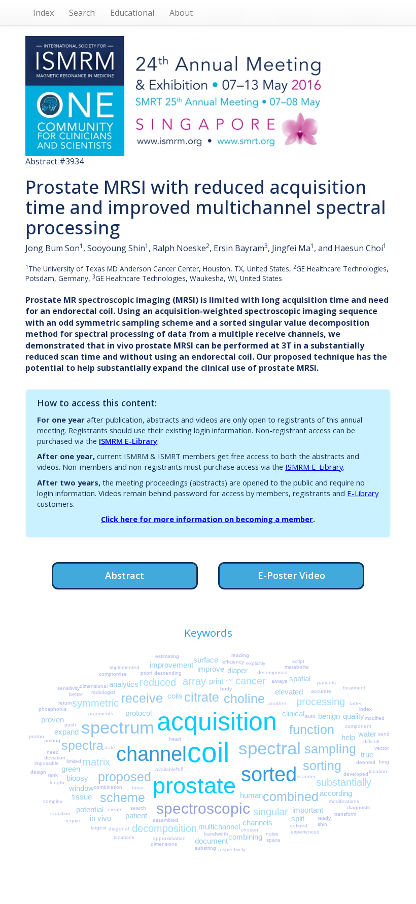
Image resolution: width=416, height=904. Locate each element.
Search (82, 12)
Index (43, 12)
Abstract (124, 575)
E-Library (362, 493)
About (181, 12)
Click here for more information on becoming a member (207, 519)
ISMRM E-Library (128, 441)
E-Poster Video (291, 575)
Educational (132, 12)
